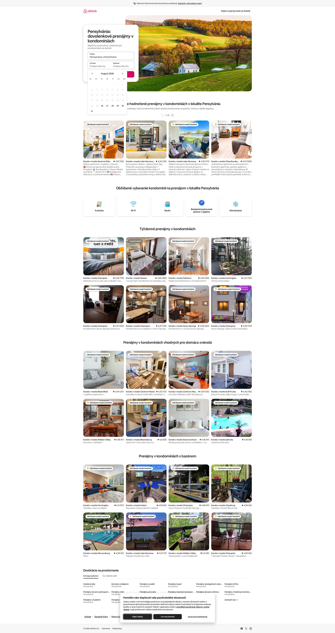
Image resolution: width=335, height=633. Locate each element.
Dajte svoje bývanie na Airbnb (235, 11)
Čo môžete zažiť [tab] (110, 576)
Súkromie (106, 628)
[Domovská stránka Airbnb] (90, 11)
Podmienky (117, 628)
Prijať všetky (137, 617)
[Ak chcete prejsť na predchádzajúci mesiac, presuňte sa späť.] (92, 73)
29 (118, 106)
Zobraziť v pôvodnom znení (190, 3)
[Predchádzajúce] (163, 115)
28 (112, 106)
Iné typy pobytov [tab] (90, 576)
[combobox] (111, 57)
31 (92, 111)
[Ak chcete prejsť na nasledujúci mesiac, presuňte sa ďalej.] (122, 73)
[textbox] (99, 66)
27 (107, 106)
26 (102, 106)
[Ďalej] (172, 115)
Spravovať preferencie (197, 617)
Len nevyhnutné (167, 617)
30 (123, 106)
